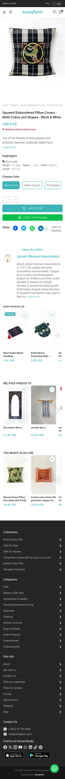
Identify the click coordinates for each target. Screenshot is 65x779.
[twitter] (10, 747)
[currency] (53, 3)
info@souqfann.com (20, 734)
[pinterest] (40, 747)
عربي (59, 3)
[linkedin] (30, 747)
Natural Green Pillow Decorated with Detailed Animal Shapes (16, 499)
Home (5, 105)
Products (14, 105)
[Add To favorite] (24, 315)
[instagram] (15, 747)
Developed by (32, 774)
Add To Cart (35, 208)
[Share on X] (23, 228)
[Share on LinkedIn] (41, 228)
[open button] (4, 12)
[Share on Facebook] (15, 228)
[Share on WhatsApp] (32, 228)
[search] (10, 12)
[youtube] (20, 747)
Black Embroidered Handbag (13, 355)
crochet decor (38, 427)
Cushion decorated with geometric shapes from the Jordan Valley (43, 499)
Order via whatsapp (35, 217)
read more (9, 147)
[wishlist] (54, 12)
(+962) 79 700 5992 (20, 729)
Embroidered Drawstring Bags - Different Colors (40, 355)
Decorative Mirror (12, 427)
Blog (48, 3)
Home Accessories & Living (32, 105)
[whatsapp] (25, 747)
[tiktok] (35, 747)
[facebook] (5, 747)
